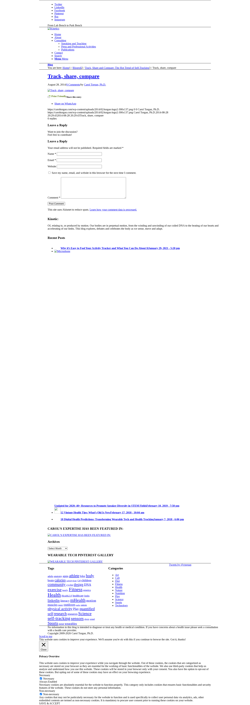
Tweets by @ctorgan (180, 564)
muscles (52, 604)
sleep (86, 619)
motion (91, 600)
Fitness (75, 589)
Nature (118, 590)
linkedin (54, 600)
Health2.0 (67, 595)
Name (52, 153)
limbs (86, 595)
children (86, 580)
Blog (50, 64)
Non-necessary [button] (47, 690)
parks (78, 605)
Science (84, 613)
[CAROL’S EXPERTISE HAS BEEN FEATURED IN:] (79, 535)
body (90, 576)
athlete (74, 576)
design (78, 584)
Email (52, 160)
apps (65, 576)
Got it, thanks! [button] (178, 639)
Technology (121, 605)
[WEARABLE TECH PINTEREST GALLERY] (75, 561)
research (60, 613)
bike (82, 576)
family (65, 590)
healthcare (78, 595)
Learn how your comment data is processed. (113, 209)
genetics (87, 590)
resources (73, 614)
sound (92, 619)
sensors (77, 618)
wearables (71, 623)
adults (50, 576)
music (60, 605)
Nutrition (120, 593)
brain (51, 580)
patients (84, 605)
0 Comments (73, 84)
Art (117, 575)
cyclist (69, 584)
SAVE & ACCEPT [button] (49, 703)
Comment (54, 197)
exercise (55, 589)
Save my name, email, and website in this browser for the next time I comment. (94, 172)
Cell (79, 580)
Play (76, 609)
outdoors (69, 604)
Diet (117, 581)
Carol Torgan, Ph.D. (95, 84)
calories (60, 580)
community (57, 584)
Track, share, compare (73, 76)
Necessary (48, 678)
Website (52, 166)
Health (54, 595)
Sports (53, 623)
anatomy (58, 576)
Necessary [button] (44, 675)
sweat (61, 623)
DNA (87, 584)
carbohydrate (71, 581)
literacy (65, 600)
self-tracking (59, 618)
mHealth (78, 600)
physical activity (60, 609)
